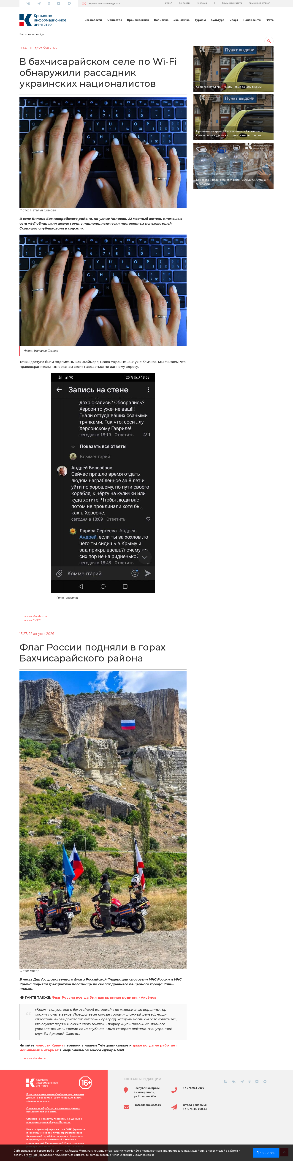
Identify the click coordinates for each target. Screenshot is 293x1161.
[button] (269, 41)
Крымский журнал (259, 2)
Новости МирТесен (33, 616)
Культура (217, 20)
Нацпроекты (252, 20)
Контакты (184, 2)
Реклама (202, 2)
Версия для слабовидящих (104, 3)
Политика (161, 20)
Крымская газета (232, 2)
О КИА (168, 2)
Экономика (182, 20)
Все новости (93, 20)
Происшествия (138, 20)
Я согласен (266, 1152)
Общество (114, 20)
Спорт (234, 20)
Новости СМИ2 (30, 620)
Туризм (200, 20)
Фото (270, 20)
